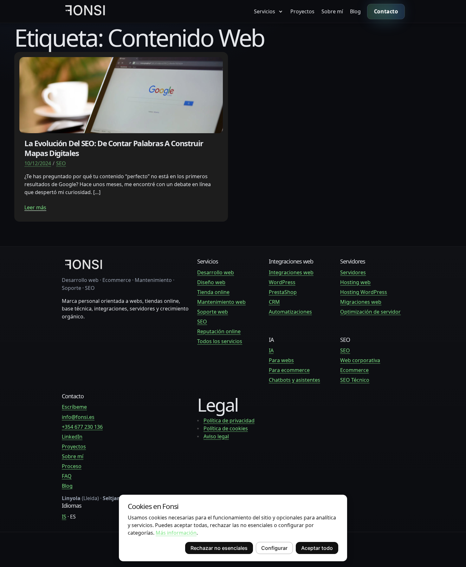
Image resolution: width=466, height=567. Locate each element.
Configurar (274, 548)
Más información (176, 532)
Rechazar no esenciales (219, 548)
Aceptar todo (317, 548)
